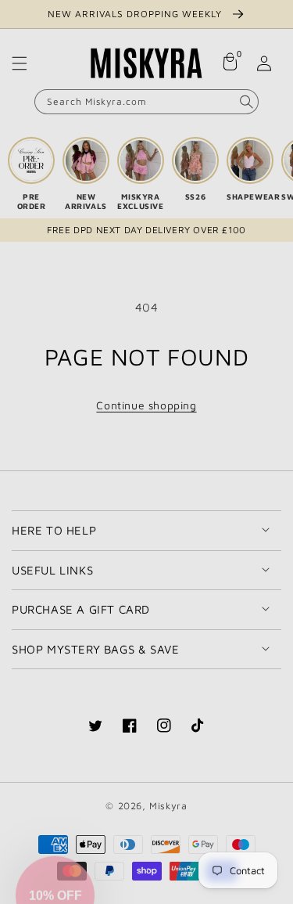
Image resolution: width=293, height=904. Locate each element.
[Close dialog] (276, 372)
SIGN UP (77, 569)
